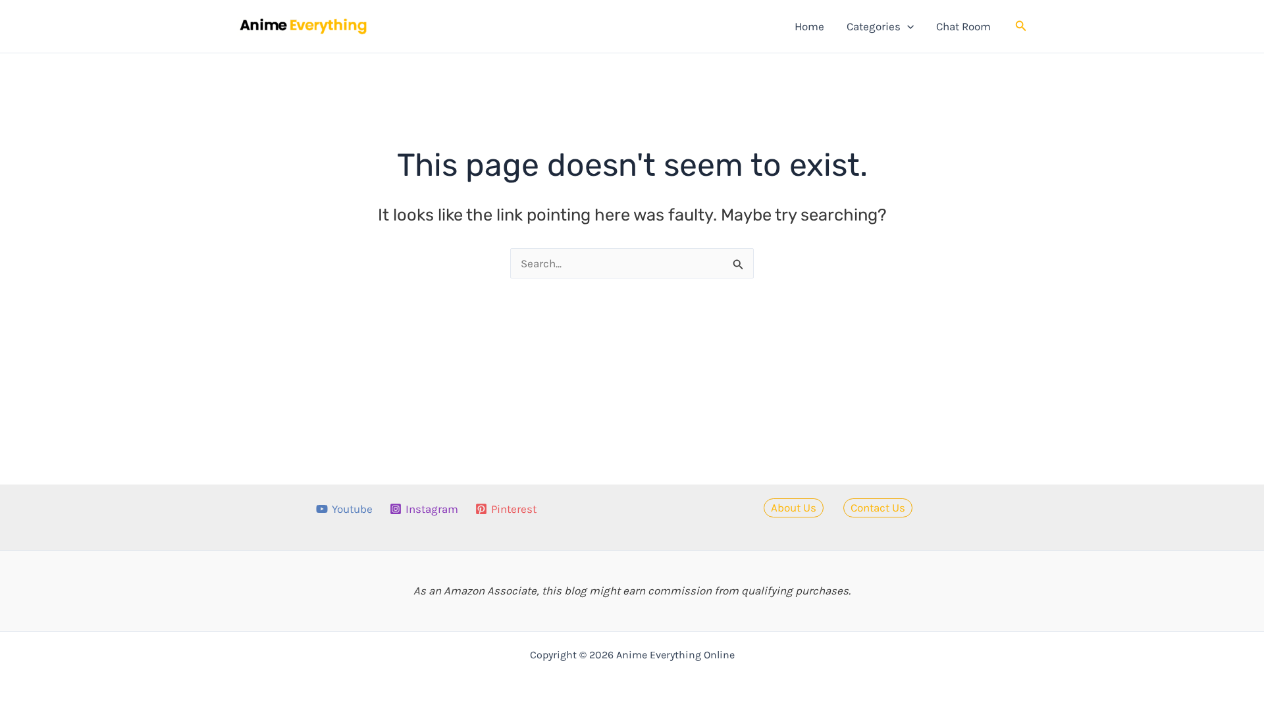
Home (809, 26)
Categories (874, 26)
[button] (907, 26)
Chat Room (963, 26)
